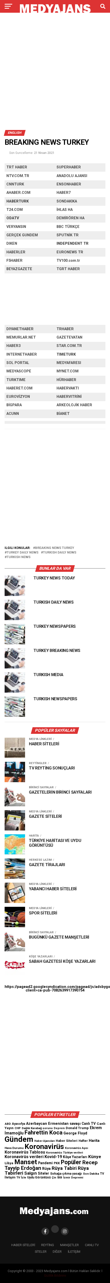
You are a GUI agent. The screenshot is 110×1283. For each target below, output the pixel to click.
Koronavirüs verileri (24, 1156)
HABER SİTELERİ (23, 1245)
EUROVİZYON (18, 397)
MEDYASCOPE (18, 371)
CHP (18, 1128)
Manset (25, 1162)
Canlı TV (89, 1123)
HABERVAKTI (68, 388)
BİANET (63, 414)
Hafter (83, 1141)
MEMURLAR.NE (19, 337)
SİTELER (41, 1251)
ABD (8, 1124)
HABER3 (13, 346)
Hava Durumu (14, 1148)
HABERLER (15, 252)
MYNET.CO (66, 371)
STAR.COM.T (68, 346)
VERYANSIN (16, 227)
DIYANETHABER (20, 329)
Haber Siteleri (67, 1141)
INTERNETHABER (21, 354)
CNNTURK (15, 184)
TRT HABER (16, 167)
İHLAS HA (65, 210)
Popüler (71, 1162)
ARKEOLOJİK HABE (73, 405)
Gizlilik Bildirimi (55, 1275)
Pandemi (45, 1163)
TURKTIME (16, 380)
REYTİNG (47, 1245)
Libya (9, 1163)
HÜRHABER (66, 380)
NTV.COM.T (16, 176)
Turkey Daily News (22, 552)
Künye (94, 1156)
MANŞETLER (69, 1245)
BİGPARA (14, 405)
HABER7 (64, 193)
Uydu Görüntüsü (39, 1177)
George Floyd (75, 1133)
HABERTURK (17, 201)
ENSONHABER (69, 184)
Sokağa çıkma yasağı (66, 1173)
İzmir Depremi (73, 1177)
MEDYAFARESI (69, 363)
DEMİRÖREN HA (70, 218)
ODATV (12, 218)
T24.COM (14, 210)
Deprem (59, 1128)
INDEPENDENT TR (73, 243)
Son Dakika (91, 1173)
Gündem (19, 1139)
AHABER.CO (16, 193)
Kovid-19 (53, 1156)
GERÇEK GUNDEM (22, 235)
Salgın (30, 1173)
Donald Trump (77, 1128)
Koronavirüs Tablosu (25, 1152)
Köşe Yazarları (75, 1157)
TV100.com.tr (68, 260)
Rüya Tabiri (64, 1168)
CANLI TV (92, 1245)
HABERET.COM (19, 388)
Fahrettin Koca (43, 1132)
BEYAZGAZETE (19, 269)
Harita (94, 1140)
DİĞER (57, 1251)
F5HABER (14, 260)
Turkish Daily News (59, 552)
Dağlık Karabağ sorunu (37, 1128)
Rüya (46, 1169)
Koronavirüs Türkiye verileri (64, 1152)
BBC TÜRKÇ (67, 227)
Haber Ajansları (44, 1141)
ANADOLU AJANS (71, 176)
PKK (57, 1163)
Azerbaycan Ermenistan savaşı (53, 1123)
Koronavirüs (44, 1146)
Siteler (43, 1173)
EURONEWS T (69, 252)
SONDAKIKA (67, 201)
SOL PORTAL (17, 363)
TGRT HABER (68, 269)
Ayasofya (18, 1124)
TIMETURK (66, 354)
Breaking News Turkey (54, 548)
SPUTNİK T (66, 235)
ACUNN (12, 414)
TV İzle (21, 1177)
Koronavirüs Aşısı (76, 1148)
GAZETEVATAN (69, 337)
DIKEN (11, 243)
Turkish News (18, 557)
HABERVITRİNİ (69, 397)
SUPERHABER (69, 167)
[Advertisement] (55, 73)
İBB (59, 1177)
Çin (54, 1177)
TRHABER (65, 329)
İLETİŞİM (74, 1251)
